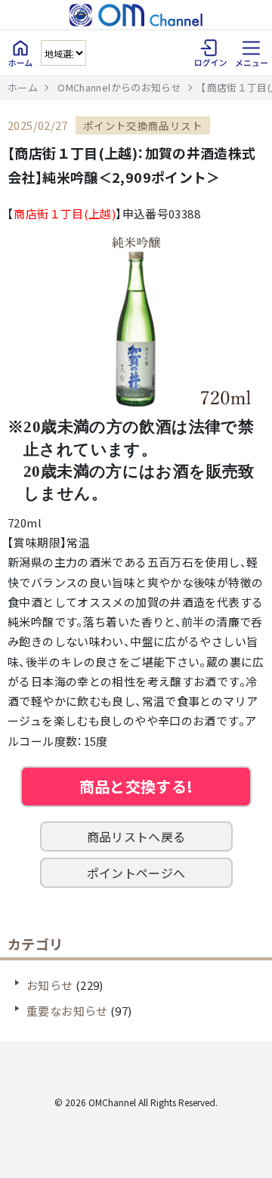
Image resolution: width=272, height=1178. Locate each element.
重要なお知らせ (67, 1011)
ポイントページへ (136, 873)
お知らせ (49, 985)
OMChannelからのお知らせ (119, 87)
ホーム (23, 87)
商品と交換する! (136, 786)
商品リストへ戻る (136, 836)
